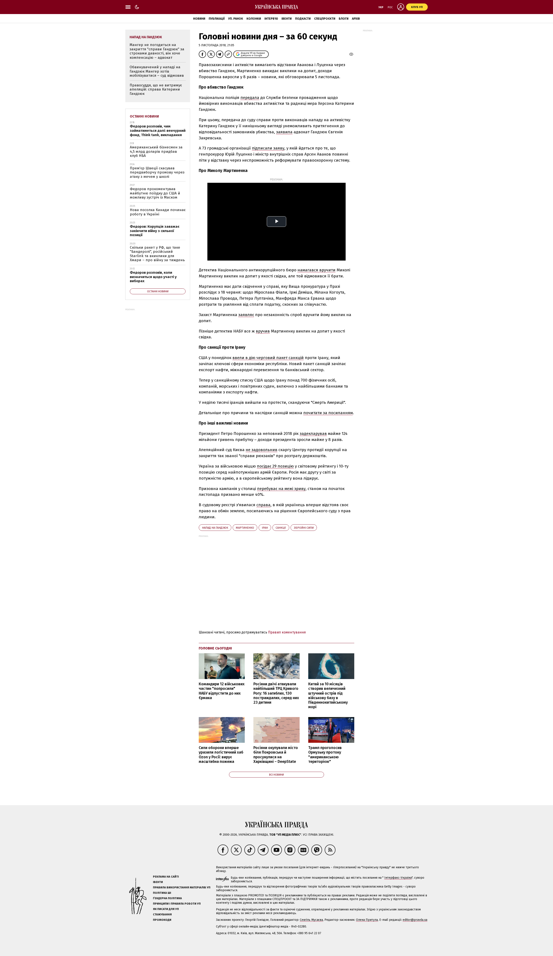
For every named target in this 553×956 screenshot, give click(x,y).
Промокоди (162, 919)
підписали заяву (268, 148)
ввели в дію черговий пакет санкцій (268, 357)
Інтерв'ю (271, 19)
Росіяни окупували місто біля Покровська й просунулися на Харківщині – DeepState (275, 755)
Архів (356, 19)
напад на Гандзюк (215, 527)
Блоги (343, 19)
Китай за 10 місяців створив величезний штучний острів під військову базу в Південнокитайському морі (328, 695)
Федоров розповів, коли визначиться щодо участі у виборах (153, 276)
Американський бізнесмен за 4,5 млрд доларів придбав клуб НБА (156, 151)
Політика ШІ (162, 892)
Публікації (217, 19)
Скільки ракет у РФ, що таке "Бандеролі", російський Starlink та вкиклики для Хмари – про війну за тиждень (157, 253)
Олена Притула (367, 920)
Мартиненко (245, 527)
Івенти (286, 19)
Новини (199, 19)
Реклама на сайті (166, 876)
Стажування (162, 914)
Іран (265, 527)
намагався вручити (316, 269)
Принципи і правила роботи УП (177, 903)
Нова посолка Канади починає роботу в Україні (158, 212)
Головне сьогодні (215, 648)
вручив (263, 331)
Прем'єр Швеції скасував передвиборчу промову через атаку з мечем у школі (157, 172)
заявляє (246, 314)
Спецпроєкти (324, 19)
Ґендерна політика (167, 898)
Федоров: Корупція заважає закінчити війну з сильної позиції (155, 230)
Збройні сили (304, 527)
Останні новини (144, 116)
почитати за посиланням (328, 412)
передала (249, 97)
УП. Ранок (235, 19)
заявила (284, 131)
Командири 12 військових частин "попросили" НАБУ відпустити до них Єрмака (222, 691)
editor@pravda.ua (415, 920)
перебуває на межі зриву (281, 488)
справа (263, 504)
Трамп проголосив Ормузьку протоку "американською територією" (325, 755)
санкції (281, 527)
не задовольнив (261, 449)
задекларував (313, 433)
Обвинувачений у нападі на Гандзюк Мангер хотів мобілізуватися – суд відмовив (157, 71)
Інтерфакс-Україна (398, 878)
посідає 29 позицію (275, 466)
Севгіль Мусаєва (311, 920)
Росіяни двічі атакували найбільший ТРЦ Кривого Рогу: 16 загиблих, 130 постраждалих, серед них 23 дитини (276, 693)
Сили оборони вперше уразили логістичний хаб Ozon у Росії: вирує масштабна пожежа (221, 755)
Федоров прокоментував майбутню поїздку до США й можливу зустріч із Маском (155, 193)
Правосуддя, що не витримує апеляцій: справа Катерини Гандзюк (156, 89)
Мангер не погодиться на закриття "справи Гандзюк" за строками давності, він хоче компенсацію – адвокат (157, 51)
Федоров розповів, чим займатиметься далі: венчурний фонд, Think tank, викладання (158, 130)
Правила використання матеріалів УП (181, 887)
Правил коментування (287, 632)
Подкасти (303, 19)
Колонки (253, 19)
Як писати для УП (166, 909)
